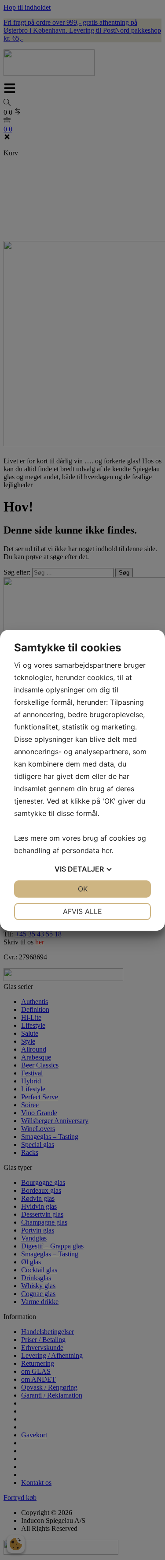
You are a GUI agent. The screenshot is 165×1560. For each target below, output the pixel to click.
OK (83, 888)
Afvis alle (82, 911)
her (107, 850)
